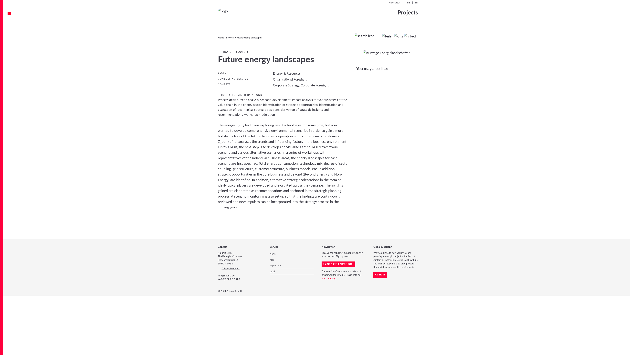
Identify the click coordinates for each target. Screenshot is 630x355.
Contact (380, 275)
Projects (230, 37)
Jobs (272, 260)
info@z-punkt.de (226, 276)
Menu (9, 13)
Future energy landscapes (249, 37)
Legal (272, 272)
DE (408, 3)
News (272, 254)
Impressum (275, 266)
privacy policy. (329, 279)
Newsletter (394, 3)
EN (416, 3)
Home (221, 37)
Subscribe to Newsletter (338, 264)
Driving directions (230, 269)
